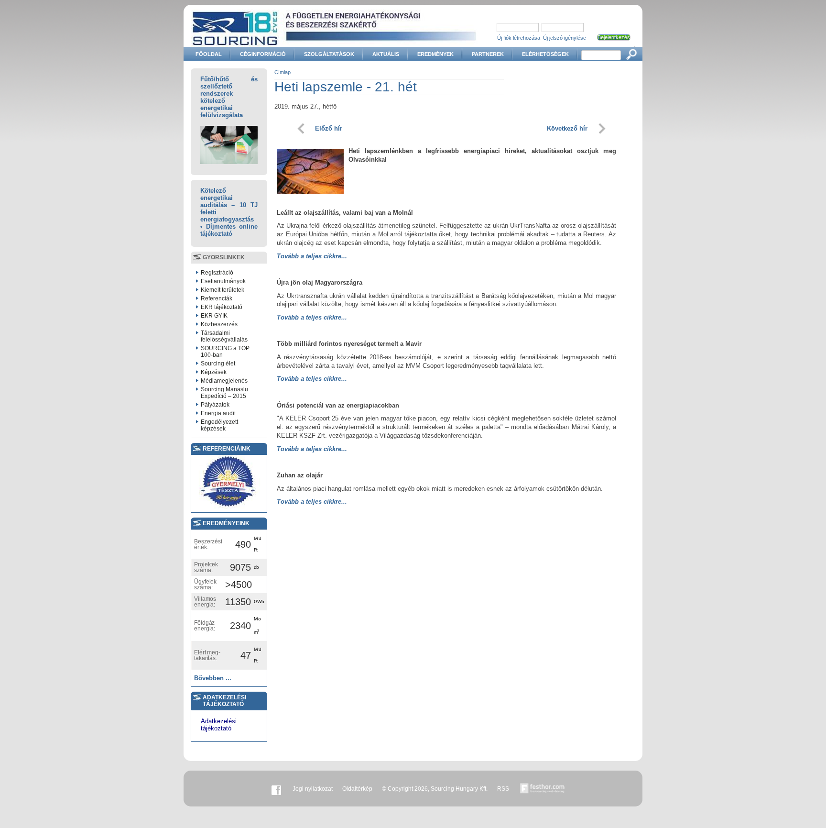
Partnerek (488, 54)
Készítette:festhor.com (542, 788)
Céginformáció (263, 54)
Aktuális (385, 54)
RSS (503, 788)
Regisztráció (217, 272)
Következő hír (567, 128)
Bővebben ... (212, 678)
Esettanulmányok (223, 281)
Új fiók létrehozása (518, 38)
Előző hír (328, 128)
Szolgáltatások (329, 54)
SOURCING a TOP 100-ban (225, 351)
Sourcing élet (218, 363)
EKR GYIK (214, 315)
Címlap (282, 72)
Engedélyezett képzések (219, 425)
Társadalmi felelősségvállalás (224, 336)
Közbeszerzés (219, 324)
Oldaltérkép (357, 788)
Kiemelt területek (222, 290)
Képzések (214, 372)
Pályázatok (215, 404)
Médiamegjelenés (224, 380)
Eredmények (435, 54)
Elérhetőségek (545, 54)
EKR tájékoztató (221, 307)
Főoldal (209, 54)
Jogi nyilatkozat (313, 788)
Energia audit (218, 413)
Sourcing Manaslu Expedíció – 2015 (224, 392)
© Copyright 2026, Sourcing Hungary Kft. (435, 788)
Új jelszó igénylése (564, 38)
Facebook (276, 788)
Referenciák (216, 298)
